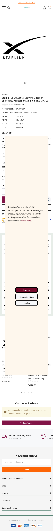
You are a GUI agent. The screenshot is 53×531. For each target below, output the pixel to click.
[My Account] (44, 8)
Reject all (26, 303)
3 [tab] (28, 392)
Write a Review (26, 423)
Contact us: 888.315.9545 (26, 2)
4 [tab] (31, 392)
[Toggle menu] (4, 8)
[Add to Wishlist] (48, 199)
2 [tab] (24, 392)
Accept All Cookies (26, 290)
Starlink (5, 94)
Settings (26, 296)
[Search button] (8, 8)
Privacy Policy (26, 220)
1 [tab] (21, 392)
